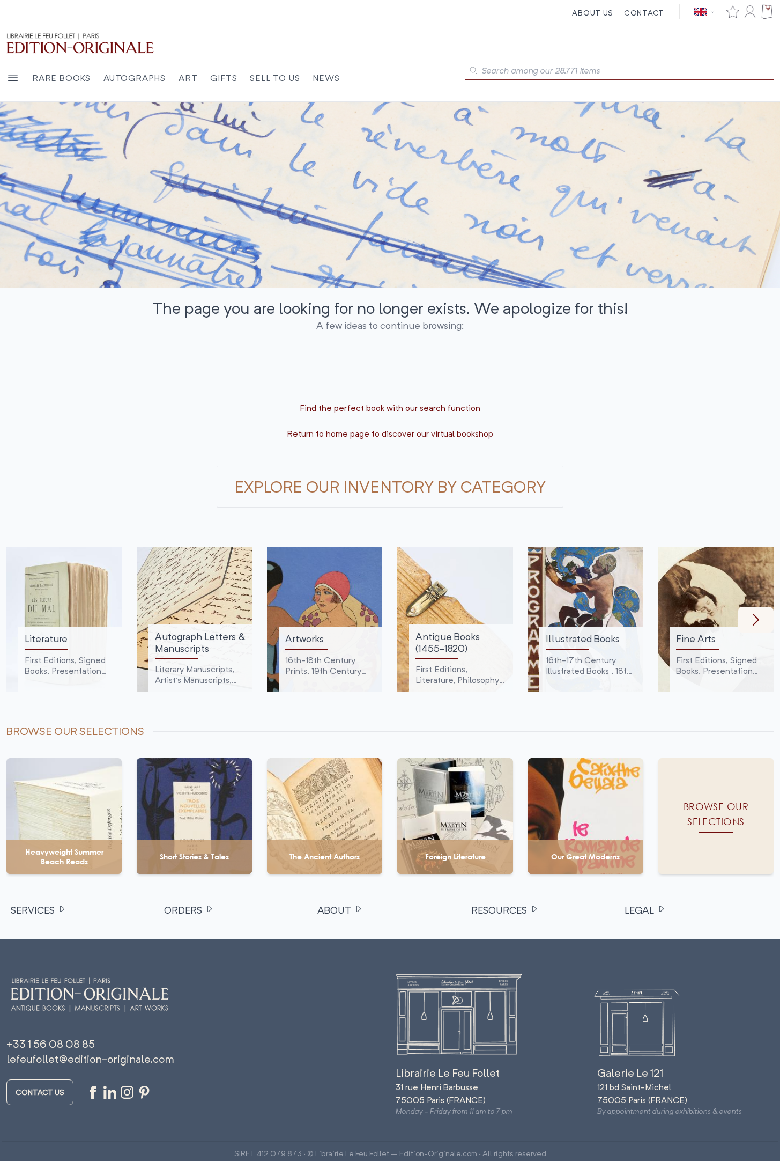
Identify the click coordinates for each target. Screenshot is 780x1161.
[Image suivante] (756, 620)
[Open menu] (12, 77)
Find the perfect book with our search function (390, 407)
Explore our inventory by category (390, 486)
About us (592, 12)
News (326, 77)
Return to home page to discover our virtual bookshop (390, 433)
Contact (644, 12)
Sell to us (275, 77)
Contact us (40, 1092)
